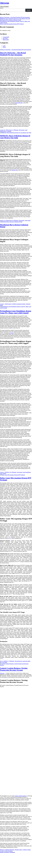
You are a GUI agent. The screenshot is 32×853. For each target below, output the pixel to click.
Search (1, 8)
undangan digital (21, 304)
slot (1, 662)
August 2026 (6, 37)
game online (28, 220)
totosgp (12, 333)
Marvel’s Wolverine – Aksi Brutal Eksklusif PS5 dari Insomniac (15, 17)
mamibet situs (14, 170)
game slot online (26, 661)
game (4, 45)
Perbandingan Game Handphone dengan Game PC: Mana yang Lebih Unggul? (15, 312)
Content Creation (27, 849)
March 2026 (6, 39)
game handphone (27, 472)
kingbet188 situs (19, 102)
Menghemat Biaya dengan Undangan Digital (10, 20)
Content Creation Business (6, 851)
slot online (4, 662)
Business (12, 849)
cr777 (9, 538)
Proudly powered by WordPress (7, 852)
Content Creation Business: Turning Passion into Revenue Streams (13, 669)
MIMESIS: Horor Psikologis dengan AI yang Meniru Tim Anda (15, 18)
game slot (19, 661)
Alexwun (4, 3)
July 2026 (5, 38)
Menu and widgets (4, 6)
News (4, 47)
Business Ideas (18, 849)
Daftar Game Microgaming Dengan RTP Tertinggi (12, 24)
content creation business (20, 795)
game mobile (3, 473)
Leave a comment (7, 131)
